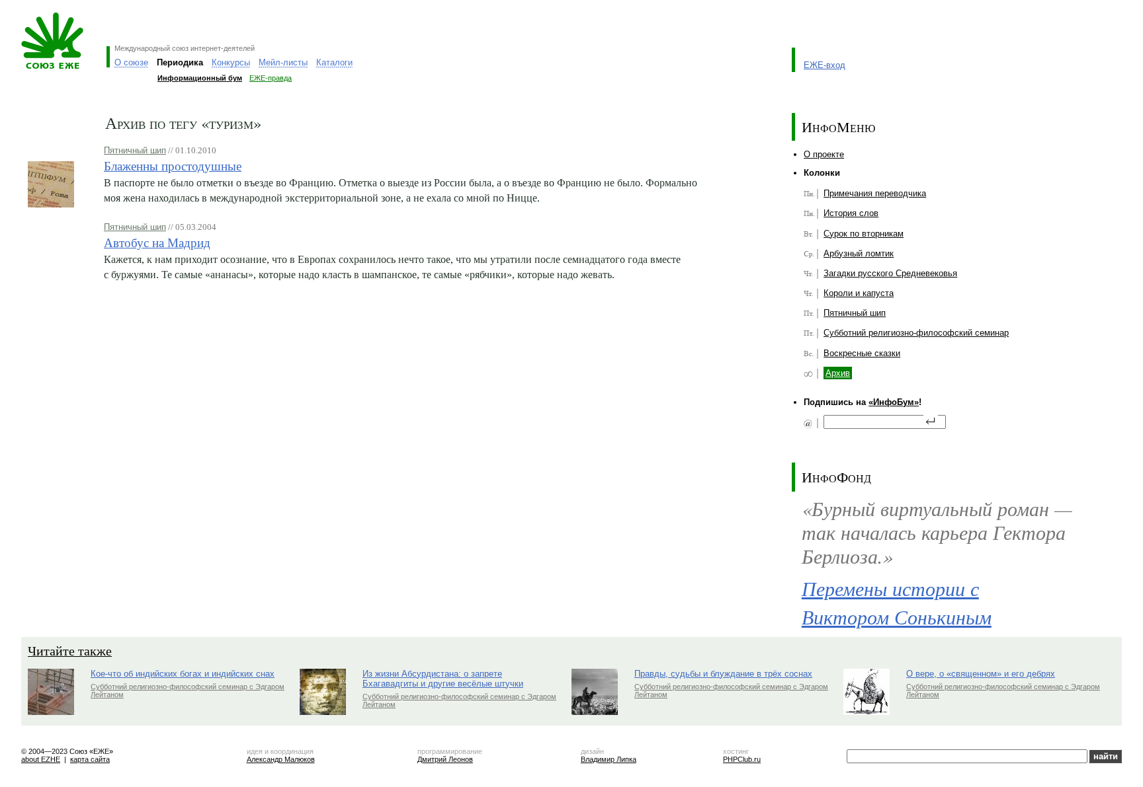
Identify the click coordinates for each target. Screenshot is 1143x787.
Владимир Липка (608, 759)
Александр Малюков (281, 759)
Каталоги (334, 62)
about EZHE (40, 759)
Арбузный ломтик (859, 253)
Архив (838, 373)
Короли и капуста (859, 293)
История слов (851, 213)
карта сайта (90, 759)
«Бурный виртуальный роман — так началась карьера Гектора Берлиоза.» (937, 532)
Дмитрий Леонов (445, 759)
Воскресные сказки (862, 353)
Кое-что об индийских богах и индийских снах (183, 674)
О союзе (131, 62)
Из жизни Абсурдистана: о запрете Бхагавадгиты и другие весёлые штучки (442, 679)
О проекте (824, 154)
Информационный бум (199, 78)
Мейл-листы (283, 62)
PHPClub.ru (742, 759)
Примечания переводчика (875, 193)
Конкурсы (231, 62)
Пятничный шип (135, 150)
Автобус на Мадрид (157, 242)
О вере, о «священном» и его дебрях (980, 674)
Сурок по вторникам (864, 234)
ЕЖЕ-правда (270, 78)
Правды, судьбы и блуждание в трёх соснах (723, 674)
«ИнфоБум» (893, 402)
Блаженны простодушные (172, 165)
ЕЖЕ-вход (824, 65)
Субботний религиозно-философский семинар (916, 333)
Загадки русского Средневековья (890, 273)
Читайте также (70, 650)
